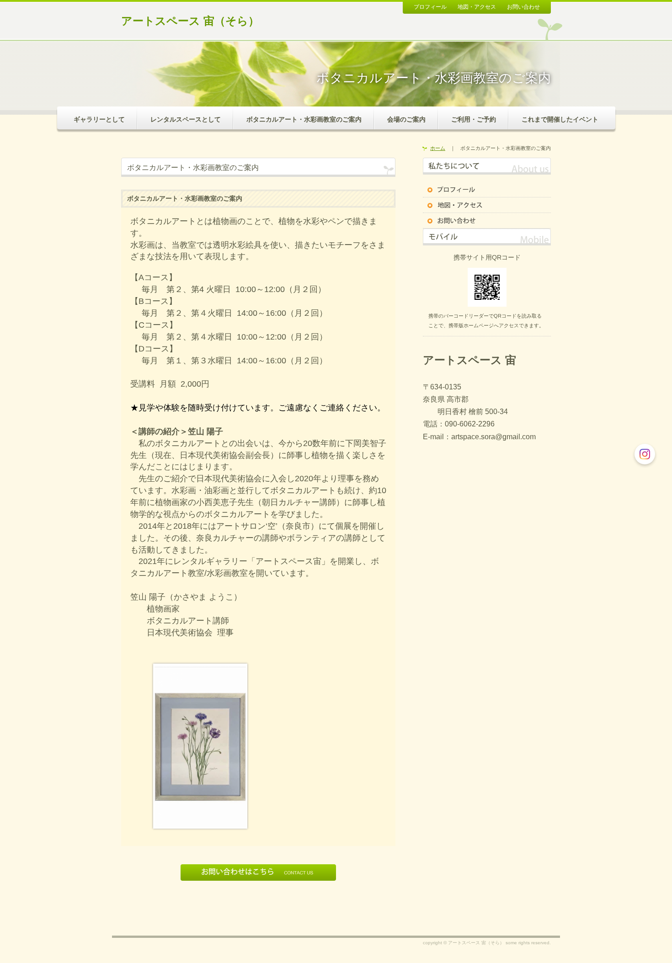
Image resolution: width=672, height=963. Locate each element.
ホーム (437, 148)
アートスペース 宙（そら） (190, 21)
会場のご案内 (406, 119)
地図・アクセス (477, 7)
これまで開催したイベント (560, 119)
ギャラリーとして (99, 119)
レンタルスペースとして (185, 119)
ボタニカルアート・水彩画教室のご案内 (304, 119)
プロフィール (430, 7)
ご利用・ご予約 (473, 119)
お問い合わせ (523, 7)
